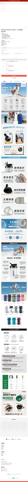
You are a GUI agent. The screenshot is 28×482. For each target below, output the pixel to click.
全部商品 (1, 3)
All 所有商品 (4, 3)
